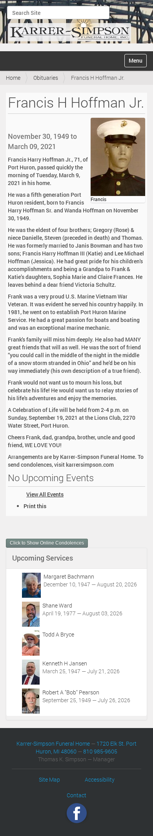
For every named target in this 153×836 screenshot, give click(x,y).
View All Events (45, 494)
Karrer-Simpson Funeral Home (53, 743)
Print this (35, 506)
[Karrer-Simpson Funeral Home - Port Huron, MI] (69, 24)
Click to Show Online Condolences (47, 543)
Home (13, 77)
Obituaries (45, 77)
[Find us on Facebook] (76, 813)
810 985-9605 (100, 751)
